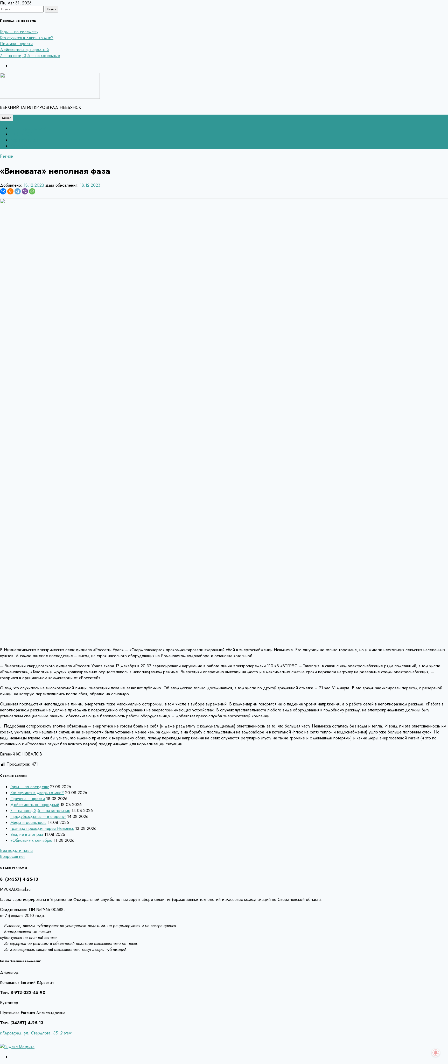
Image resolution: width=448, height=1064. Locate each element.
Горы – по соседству (19, 32)
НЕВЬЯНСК (21, 134)
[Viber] (25, 191)
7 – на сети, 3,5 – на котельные (30, 56)
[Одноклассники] (10, 191)
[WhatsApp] (32, 191)
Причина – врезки (27, 799)
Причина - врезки (16, 44)
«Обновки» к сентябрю (31, 840)
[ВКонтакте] (3, 191)
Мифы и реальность (28, 822)
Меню (6, 117)
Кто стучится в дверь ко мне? (26, 38)
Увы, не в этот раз (26, 834)
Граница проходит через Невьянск (42, 828)
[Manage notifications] (436, 1052)
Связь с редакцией (28, 128)
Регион (6, 156)
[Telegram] (18, 191)
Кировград (20, 146)
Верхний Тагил (24, 140)
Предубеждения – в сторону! (38, 817)
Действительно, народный (24, 50)
